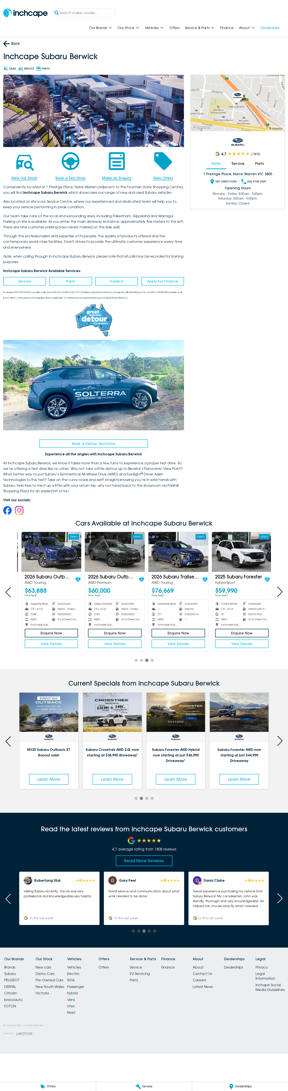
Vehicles (152, 28)
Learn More (76, 779)
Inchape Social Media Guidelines (270, 987)
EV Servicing (140, 974)
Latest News (203, 987)
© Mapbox (275, 128)
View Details (48, 644)
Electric (73, 974)
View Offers (163, 178)
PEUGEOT (12, 980)
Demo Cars (45, 974)
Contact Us (202, 974)
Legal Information (265, 976)
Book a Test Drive (70, 178)
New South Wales (50, 987)
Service (24, 281)
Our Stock (126, 28)
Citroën (10, 993)
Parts (70, 281)
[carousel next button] (279, 591)
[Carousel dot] (136, 660)
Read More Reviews (144, 860)
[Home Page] (25, 13)
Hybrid (72, 993)
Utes (70, 1006)
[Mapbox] (202, 127)
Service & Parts (197, 28)
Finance (227, 28)
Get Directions (226, 181)
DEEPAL (10, 987)
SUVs (70, 980)
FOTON (10, 1006)
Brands (9, 967)
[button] (238, 898)
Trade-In (116, 281)
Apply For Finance (162, 281)
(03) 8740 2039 (256, 181)
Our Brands (98, 28)
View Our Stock (24, 178)
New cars (43, 967)
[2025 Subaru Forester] (239, 552)
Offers (174, 28)
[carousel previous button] (8, 591)
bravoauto (13, 1000)
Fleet (71, 1012)
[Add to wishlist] (75, 580)
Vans (71, 1000)
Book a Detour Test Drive (93, 443)
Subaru (10, 974)
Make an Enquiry (116, 178)
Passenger (75, 987)
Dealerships (270, 28)
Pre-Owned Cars (49, 980)
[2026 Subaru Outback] (49, 552)
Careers (199, 980)
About (244, 28)
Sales (216, 163)
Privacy (262, 967)
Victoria (42, 993)
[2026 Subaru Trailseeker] (176, 552)
